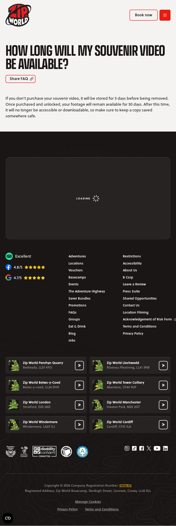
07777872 (125, 485)
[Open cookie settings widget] (7, 518)
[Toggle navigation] (165, 15)
